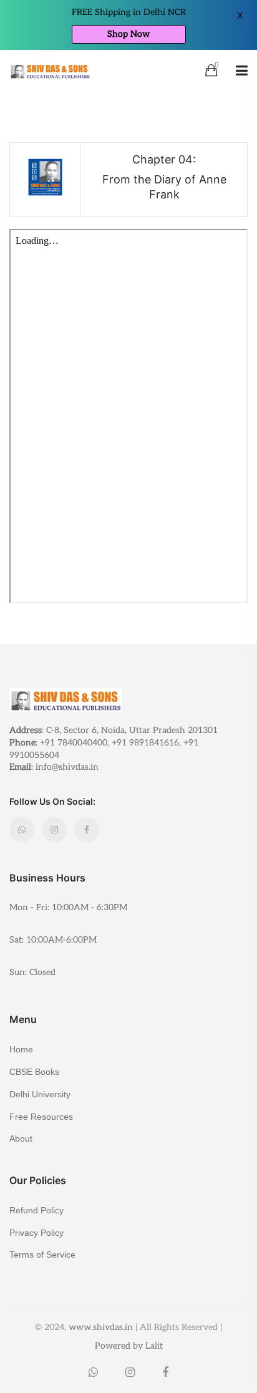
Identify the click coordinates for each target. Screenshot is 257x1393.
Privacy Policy (36, 1233)
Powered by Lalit (129, 1346)
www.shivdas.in (101, 1327)
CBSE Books (34, 1072)
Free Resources (41, 1117)
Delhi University (39, 1094)
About (20, 1138)
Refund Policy (36, 1210)
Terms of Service (42, 1254)
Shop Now (128, 34)
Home (21, 1049)
